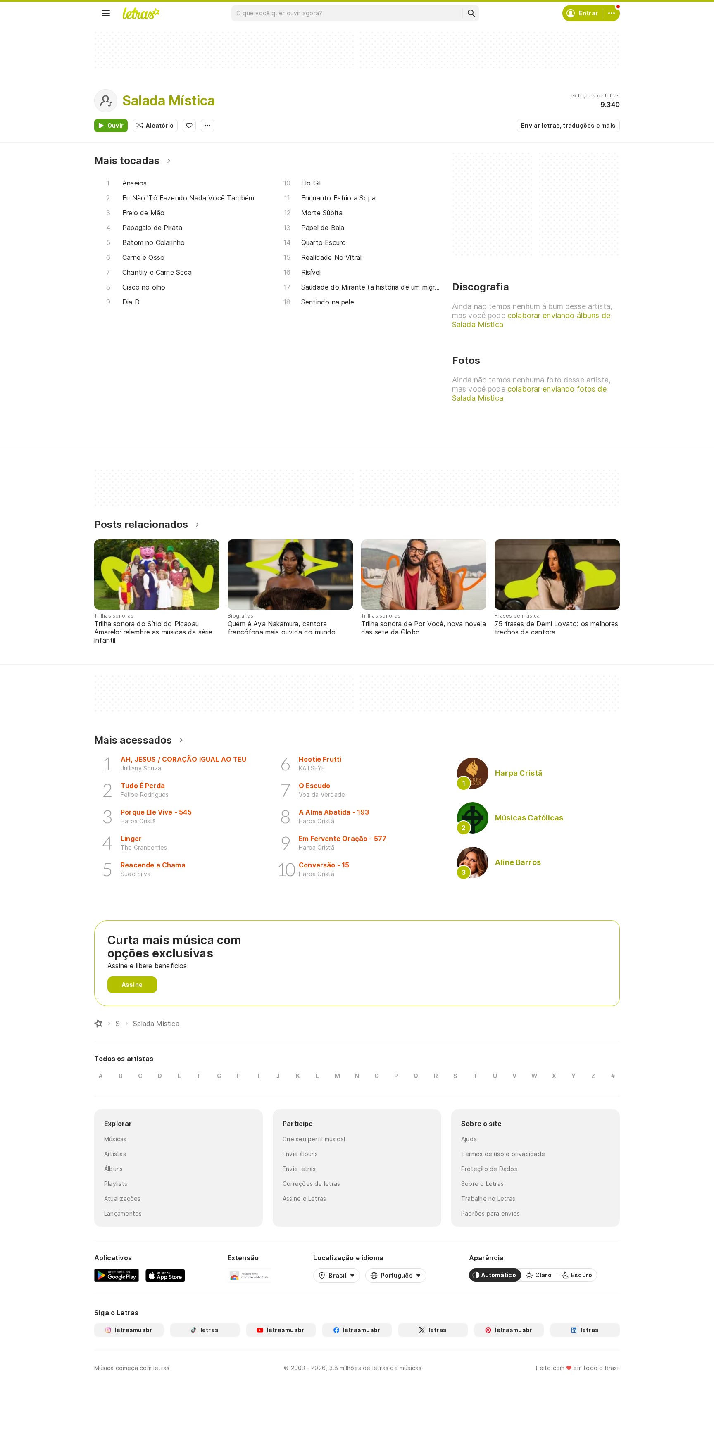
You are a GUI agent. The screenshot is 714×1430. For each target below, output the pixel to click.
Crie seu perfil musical (314, 1139)
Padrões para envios (490, 1213)
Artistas (115, 1153)
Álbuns (113, 1168)
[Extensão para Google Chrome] (249, 1275)
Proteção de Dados (489, 1168)
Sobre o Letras (482, 1183)
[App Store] (165, 1275)
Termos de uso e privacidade (503, 1153)
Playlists (115, 1183)
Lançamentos (123, 1213)
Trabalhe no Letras (488, 1198)
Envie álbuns (300, 1153)
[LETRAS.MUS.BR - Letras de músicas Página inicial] (140, 13)
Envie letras (299, 1168)
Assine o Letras (304, 1198)
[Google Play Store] (116, 1275)
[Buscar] (471, 13)
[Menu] (105, 13)
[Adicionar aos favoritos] (189, 125)
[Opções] (207, 125)
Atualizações (122, 1198)
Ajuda (469, 1139)
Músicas (115, 1139)
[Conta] (611, 13)
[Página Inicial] (98, 1023)
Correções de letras (311, 1183)
